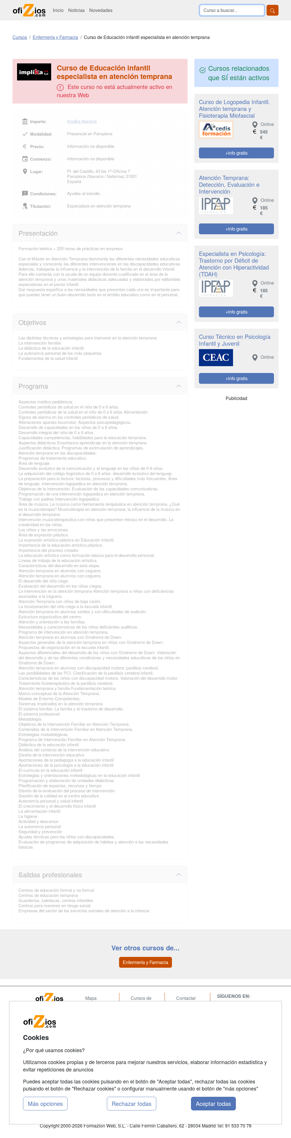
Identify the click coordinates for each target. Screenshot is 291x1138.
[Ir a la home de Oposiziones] (29, 10)
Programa (33, 386)
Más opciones (45, 1103)
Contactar (186, 998)
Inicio (58, 10)
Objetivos (32, 322)
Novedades (101, 10)
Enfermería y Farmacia (145, 962)
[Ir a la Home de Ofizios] (54, 998)
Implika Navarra (82, 121)
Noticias (76, 10)
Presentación (38, 233)
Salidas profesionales (50, 874)
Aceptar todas (213, 1103)
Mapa (91, 998)
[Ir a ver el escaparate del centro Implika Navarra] (35, 71)
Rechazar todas (131, 1103)
